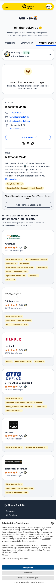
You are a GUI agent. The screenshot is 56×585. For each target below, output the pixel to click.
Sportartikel (33, 276)
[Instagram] (28, 143)
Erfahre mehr (26, 225)
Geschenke (24, 263)
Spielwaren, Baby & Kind (15, 276)
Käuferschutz (11, 515)
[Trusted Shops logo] (28, 6)
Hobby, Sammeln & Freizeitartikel (19, 406)
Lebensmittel (42, 267)
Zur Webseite (26, 137)
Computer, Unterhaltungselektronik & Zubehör (24, 188)
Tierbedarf (10, 280)
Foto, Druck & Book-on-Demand (18, 321)
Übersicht (10, 43)
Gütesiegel (10, 511)
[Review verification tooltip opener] (40, 28)
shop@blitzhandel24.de (20, 121)
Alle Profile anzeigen (27, 205)
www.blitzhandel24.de (19, 117)
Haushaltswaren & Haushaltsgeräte (19, 267)
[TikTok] (32, 143)
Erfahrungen (27, 43)
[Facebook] (23, 143)
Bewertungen (11, 519)
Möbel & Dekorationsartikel (16, 272)
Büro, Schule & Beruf (15, 184)
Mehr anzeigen (16, 129)
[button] (6, 6)
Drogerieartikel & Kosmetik (36, 259)
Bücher (9, 361)
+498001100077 (16, 113)
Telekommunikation (13, 411)
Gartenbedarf (11, 263)
